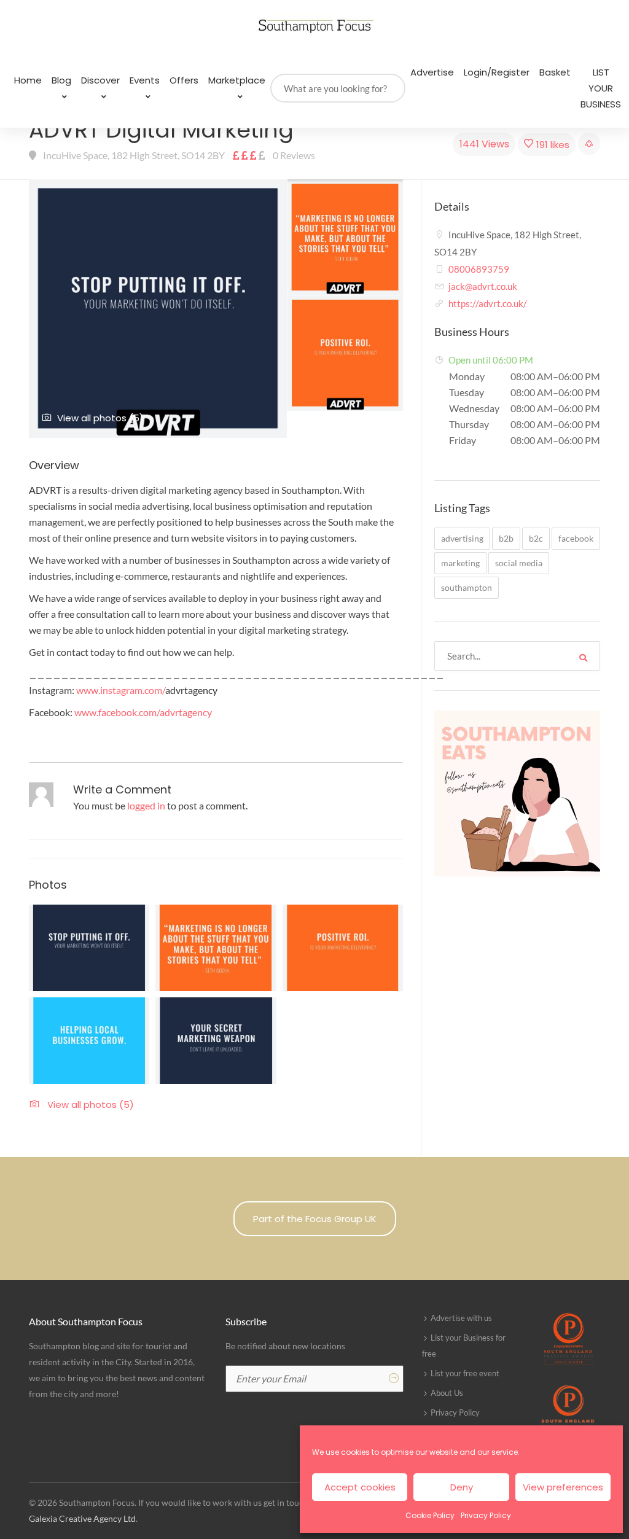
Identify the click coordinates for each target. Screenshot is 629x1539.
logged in (146, 805)
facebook (575, 538)
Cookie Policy (430, 1515)
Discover (100, 80)
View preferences (563, 1487)
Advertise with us (461, 1318)
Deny (461, 1487)
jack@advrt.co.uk (482, 286)
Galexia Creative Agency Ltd (82, 1518)
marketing (460, 563)
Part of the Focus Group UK (315, 1218)
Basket (555, 72)
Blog (61, 80)
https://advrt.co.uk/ (487, 303)
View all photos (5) (100, 417)
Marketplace (236, 80)
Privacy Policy (486, 1515)
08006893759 (478, 269)
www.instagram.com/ (146, 690)
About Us (447, 1393)
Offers (184, 80)
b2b (506, 538)
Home (28, 80)
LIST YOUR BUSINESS (600, 88)
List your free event (465, 1373)
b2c (536, 538)
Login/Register (496, 72)
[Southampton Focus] (314, 26)
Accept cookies (360, 1487)
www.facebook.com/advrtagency (143, 712)
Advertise (432, 72)
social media (518, 563)
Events (145, 80)
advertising (462, 538)
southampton (466, 587)
